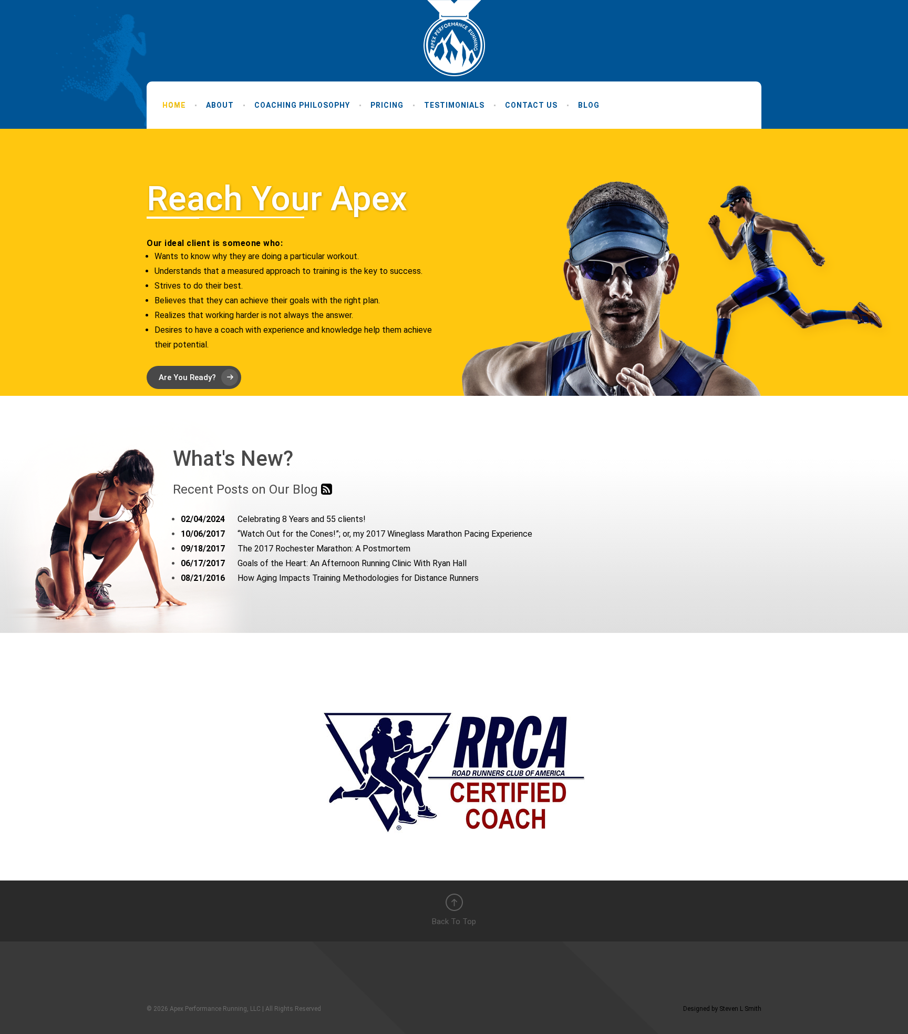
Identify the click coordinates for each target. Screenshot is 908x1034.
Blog (589, 105)
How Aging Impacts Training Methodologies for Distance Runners (330, 578)
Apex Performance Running (454, 38)
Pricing (387, 105)
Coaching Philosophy (302, 105)
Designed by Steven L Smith (722, 1008)
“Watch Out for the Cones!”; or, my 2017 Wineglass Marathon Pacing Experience (356, 534)
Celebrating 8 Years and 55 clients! (273, 519)
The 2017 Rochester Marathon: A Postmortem (295, 549)
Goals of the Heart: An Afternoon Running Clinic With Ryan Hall (324, 563)
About (220, 105)
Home (173, 105)
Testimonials (454, 105)
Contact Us (531, 105)
